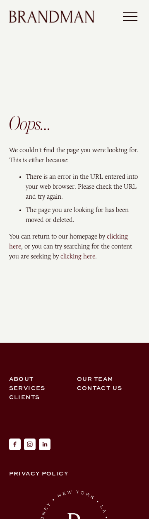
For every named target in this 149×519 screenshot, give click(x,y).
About (21, 379)
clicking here (77, 256)
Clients (24, 397)
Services (27, 388)
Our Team (95, 379)
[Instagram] (30, 444)
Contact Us (100, 388)
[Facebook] (15, 444)
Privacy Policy (38, 473)
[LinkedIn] (44, 444)
